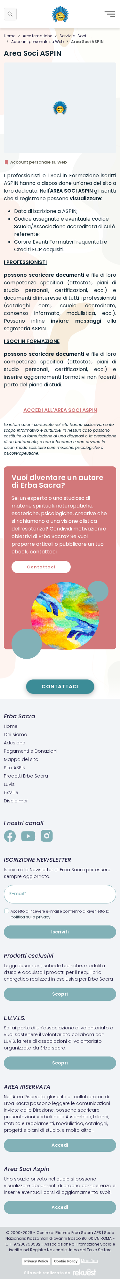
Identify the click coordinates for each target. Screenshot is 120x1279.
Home (9, 36)
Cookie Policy (65, 1261)
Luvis (9, 784)
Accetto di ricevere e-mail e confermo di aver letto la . (60, 914)
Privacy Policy (36, 1261)
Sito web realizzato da (47, 1272)
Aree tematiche (37, 36)
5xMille (11, 792)
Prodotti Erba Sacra (26, 776)
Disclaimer (16, 801)
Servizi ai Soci (73, 36)
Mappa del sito (21, 759)
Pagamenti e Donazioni (30, 751)
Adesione (14, 743)
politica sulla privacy (31, 917)
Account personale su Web (37, 41)
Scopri (60, 994)
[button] (10, 14)
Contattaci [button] (41, 567)
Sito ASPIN (14, 767)
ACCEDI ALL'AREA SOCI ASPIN (60, 410)
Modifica (89, 1260)
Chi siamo (15, 734)
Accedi (60, 1145)
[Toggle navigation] (109, 14)
